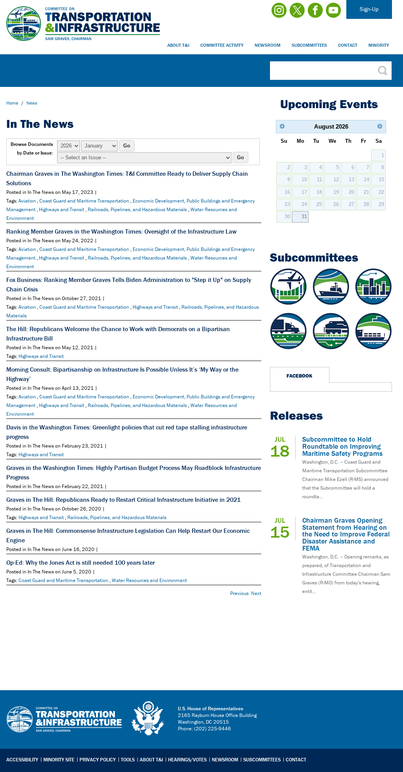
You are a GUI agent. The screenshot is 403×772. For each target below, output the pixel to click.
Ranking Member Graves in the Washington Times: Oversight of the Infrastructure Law (121, 231)
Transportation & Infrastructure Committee (64, 725)
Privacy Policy (97, 759)
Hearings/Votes (187, 759)
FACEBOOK (299, 375)
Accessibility (22, 759)
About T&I (178, 45)
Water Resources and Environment (149, 580)
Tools (128, 759)
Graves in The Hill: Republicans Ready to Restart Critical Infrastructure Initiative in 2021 (123, 499)
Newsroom (268, 45)
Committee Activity (222, 45)
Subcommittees (309, 45)
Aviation (27, 200)
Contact (347, 45)
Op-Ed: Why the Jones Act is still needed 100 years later (80, 562)
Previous (239, 593)
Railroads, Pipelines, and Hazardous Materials (137, 209)
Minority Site (58, 759)
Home (12, 103)
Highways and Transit (61, 209)
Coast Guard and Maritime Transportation (84, 200)
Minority (378, 45)
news (31, 103)
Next (256, 593)
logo (148, 718)
